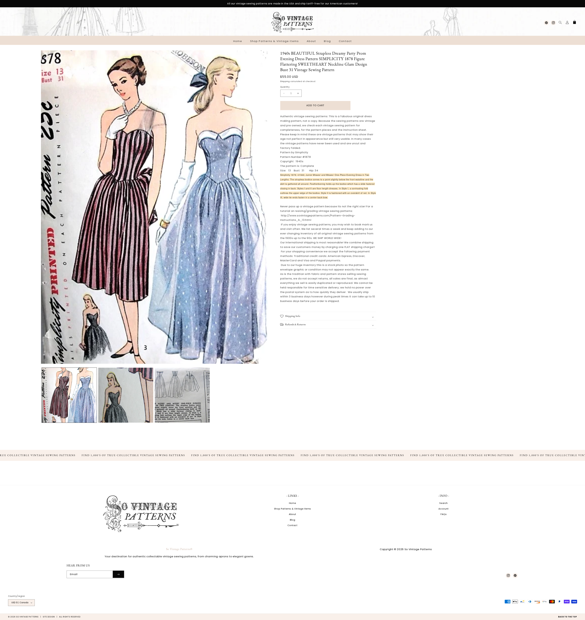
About (292, 514)
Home (292, 503)
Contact (292, 525)
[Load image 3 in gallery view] (182, 395)
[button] (560, 22)
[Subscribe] (118, 574)
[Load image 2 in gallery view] (125, 395)
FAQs (444, 514)
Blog (292, 519)
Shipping (285, 81)
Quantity (285, 87)
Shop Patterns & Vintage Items (292, 508)
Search (443, 503)
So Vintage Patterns (27, 617)
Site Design (49, 617)
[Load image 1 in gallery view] (69, 395)
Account (443, 508)
